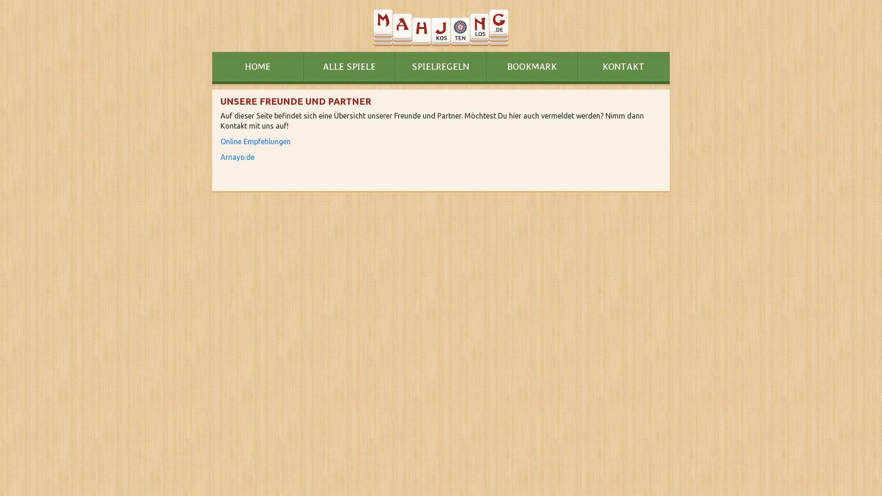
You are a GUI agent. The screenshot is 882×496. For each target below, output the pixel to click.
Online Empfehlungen (255, 141)
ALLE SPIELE (349, 66)
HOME (258, 66)
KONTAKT (623, 66)
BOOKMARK (532, 66)
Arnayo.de (237, 157)
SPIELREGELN (440, 66)
